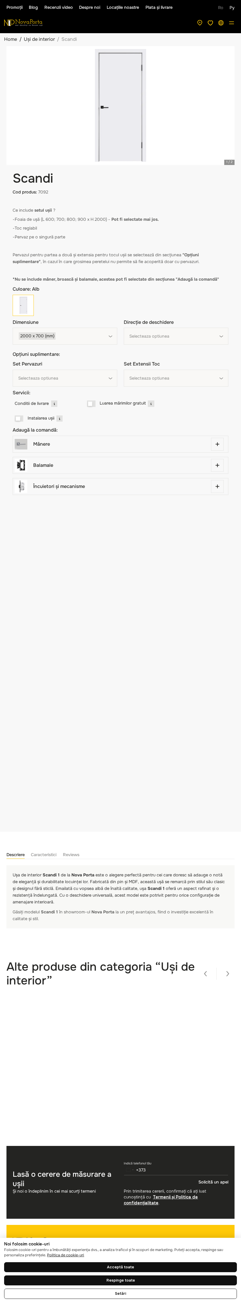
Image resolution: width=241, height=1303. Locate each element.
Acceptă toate (120, 1267)
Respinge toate (120, 1280)
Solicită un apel (213, 1182)
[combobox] (65, 336)
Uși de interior (39, 39)
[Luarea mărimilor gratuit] (91, 403)
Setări (120, 1293)
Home (10, 39)
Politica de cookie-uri (65, 1255)
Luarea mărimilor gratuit (123, 403)
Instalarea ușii (41, 418)
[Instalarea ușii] (19, 418)
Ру (232, 7)
